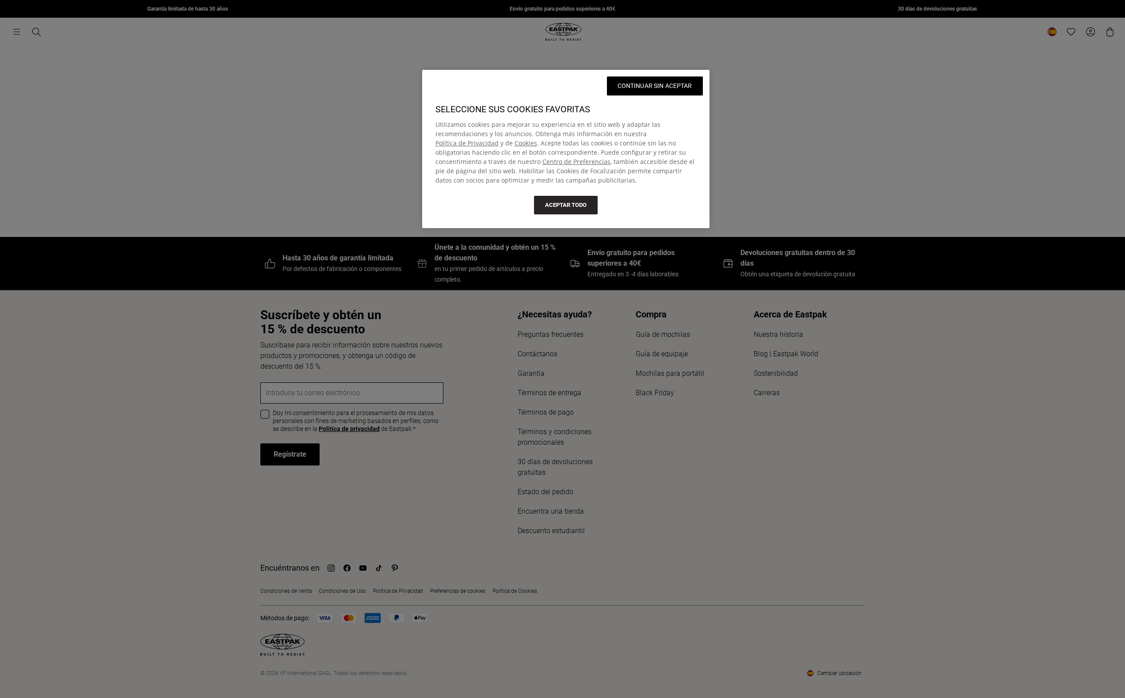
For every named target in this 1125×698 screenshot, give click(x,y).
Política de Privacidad (467, 143)
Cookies (526, 143)
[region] (565, 149)
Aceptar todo (566, 205)
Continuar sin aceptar (655, 85)
